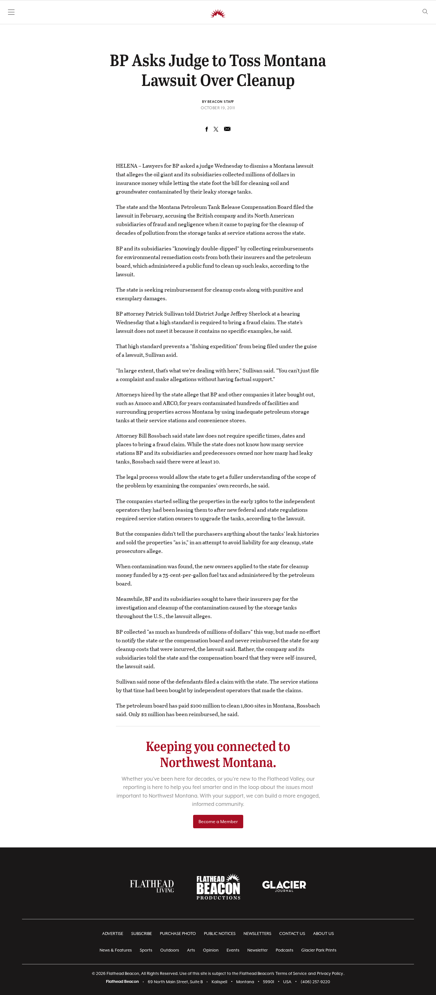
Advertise (112, 933)
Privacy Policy (330, 973)
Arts (191, 950)
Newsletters (257, 933)
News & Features (116, 950)
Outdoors (169, 950)
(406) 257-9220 (315, 981)
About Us (323, 933)
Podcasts (284, 950)
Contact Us (292, 933)
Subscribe (141, 933)
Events (233, 950)
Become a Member (218, 821)
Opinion (211, 950)
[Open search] (425, 11)
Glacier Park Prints (318, 950)
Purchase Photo (178, 933)
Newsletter (257, 950)
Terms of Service (291, 973)
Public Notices (220, 933)
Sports (146, 950)
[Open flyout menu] (11, 12)
